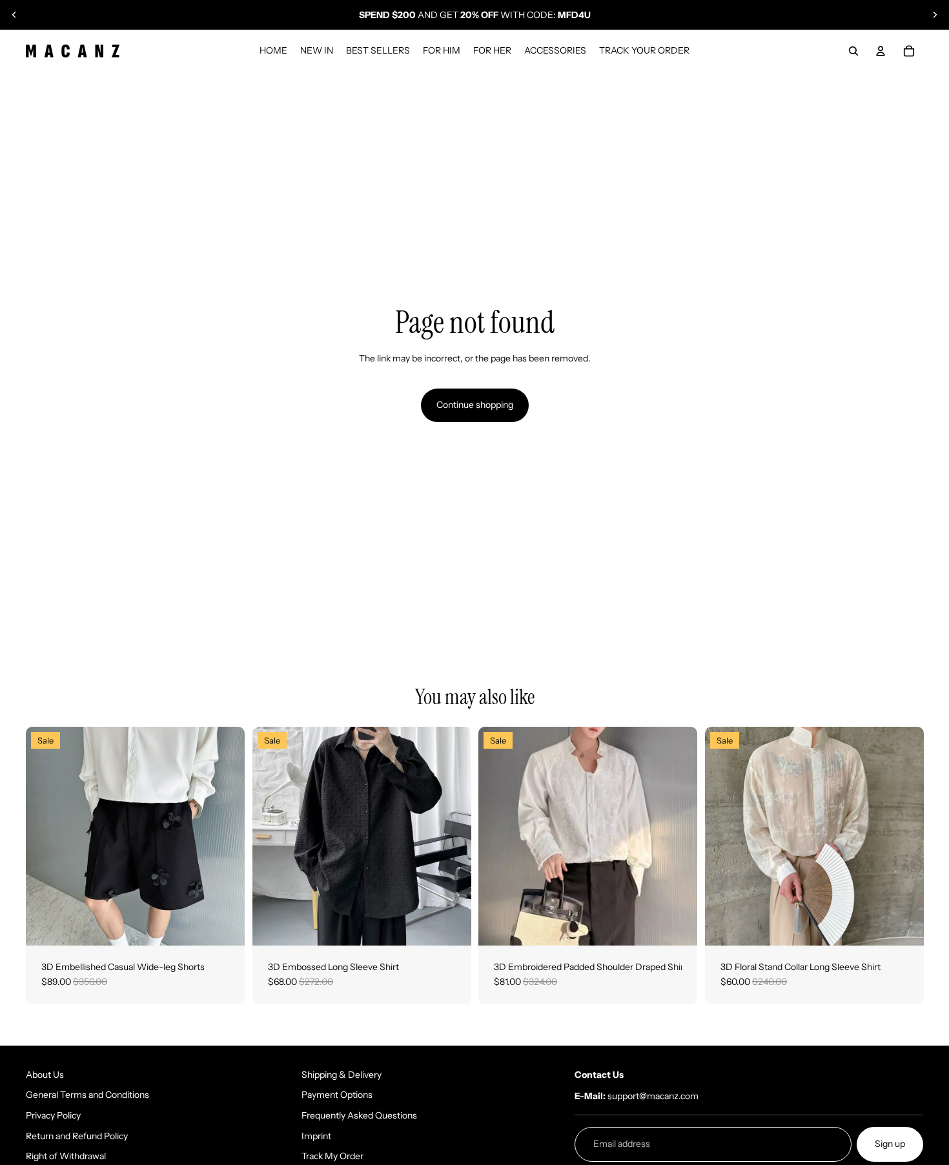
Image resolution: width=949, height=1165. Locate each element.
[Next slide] (935, 15)
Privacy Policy (53, 1115)
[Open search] (853, 51)
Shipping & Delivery (341, 1074)
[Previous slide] (14, 15)
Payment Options (336, 1094)
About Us (45, 1074)
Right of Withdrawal (66, 1156)
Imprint (316, 1136)
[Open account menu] (880, 51)
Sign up (890, 1144)
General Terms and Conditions (87, 1094)
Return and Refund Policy (77, 1136)
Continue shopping (474, 404)
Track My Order (332, 1156)
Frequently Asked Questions (359, 1115)
